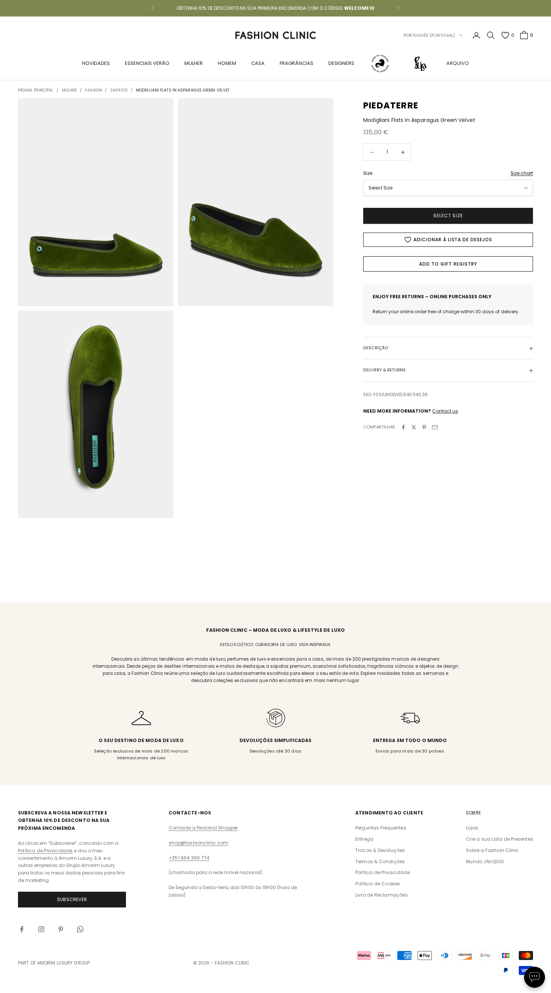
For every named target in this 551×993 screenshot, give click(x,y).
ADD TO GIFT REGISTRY (448, 264)
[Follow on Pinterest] (60, 929)
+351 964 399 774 (189, 858)
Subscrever (72, 899)
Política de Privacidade (45, 850)
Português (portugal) (429, 35)
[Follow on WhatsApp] (80, 929)
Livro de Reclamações (381, 895)
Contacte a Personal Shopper (203, 828)
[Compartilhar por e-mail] (435, 427)
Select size (448, 216)
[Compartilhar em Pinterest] (424, 427)
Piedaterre (390, 105)
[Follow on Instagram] (41, 929)
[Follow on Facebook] (21, 929)
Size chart (522, 173)
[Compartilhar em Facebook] (403, 427)
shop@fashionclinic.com (198, 843)
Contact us (445, 411)
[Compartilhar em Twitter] (414, 427)
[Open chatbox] (534, 977)
